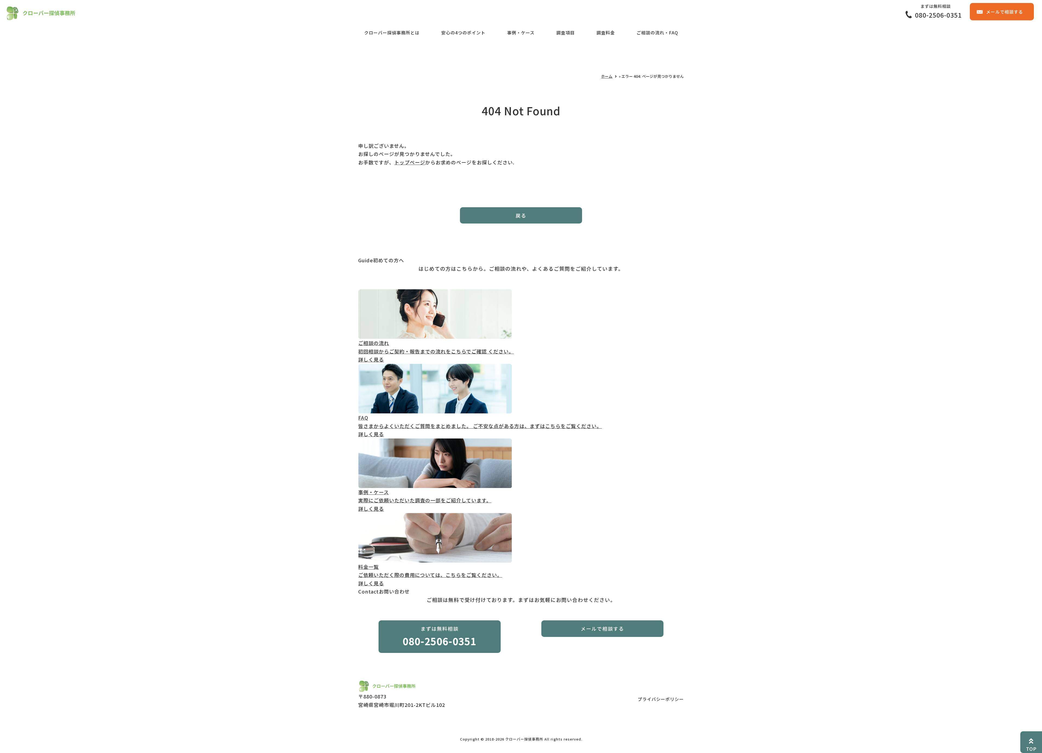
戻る (521, 215)
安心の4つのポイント (463, 32)
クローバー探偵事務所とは (392, 32)
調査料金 (605, 32)
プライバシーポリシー (661, 699)
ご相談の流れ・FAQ (657, 32)
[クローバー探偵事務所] (40, 16)
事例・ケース (521, 32)
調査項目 (565, 32)
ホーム (606, 76)
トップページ (409, 162)
